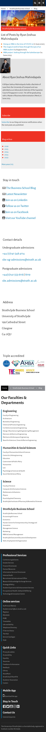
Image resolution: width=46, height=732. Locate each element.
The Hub (6, 634)
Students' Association (10, 680)
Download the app (10, 696)
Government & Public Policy (12, 461)
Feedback (6, 667)
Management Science (10, 528)
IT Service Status (8, 631)
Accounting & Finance (10, 516)
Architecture (7, 418)
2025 (6, 149)
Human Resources (9, 569)
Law (4, 468)
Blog (35, 9)
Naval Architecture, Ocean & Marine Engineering (19, 440)
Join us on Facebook (16, 212)
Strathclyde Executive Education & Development (19, 538)
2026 (6, 146)
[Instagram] (14, 707)
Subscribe (5, 122)
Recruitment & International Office (15, 578)
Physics (5, 495)
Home (3, 9)
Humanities (7, 464)
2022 (6, 157)
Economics (6, 520)
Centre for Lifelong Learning (12, 455)
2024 (6, 152)
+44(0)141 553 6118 (13, 274)
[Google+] (18, 707)
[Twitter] (7, 707)
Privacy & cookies (9, 652)
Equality (6, 658)
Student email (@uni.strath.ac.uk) (14, 609)
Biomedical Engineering (11, 422)
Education (6, 458)
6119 (27, 274)
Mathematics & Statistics (11, 492)
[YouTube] (11, 707)
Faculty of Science (9, 486)
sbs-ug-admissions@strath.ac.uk (21, 259)
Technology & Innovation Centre (14, 594)
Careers (5, 683)
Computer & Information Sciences (14, 489)
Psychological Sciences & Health (14, 471)
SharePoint (6, 674)
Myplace (6, 612)
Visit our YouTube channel (20, 218)
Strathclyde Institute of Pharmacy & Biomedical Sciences (22, 501)
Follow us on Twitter (17, 206)
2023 (6, 155)
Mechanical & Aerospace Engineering (16, 437)
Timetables (7, 621)
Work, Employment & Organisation (15, 541)
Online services (11, 601)
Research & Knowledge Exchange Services (17, 581)
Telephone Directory (10, 627)
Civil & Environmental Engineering (15, 428)
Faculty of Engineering (10, 415)
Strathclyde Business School (20, 9)
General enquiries (9, 717)
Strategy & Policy (8, 584)
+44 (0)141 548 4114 (13, 253)
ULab (4, 640)
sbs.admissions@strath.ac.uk (19, 281)
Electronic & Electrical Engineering (15, 434)
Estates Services (8, 563)
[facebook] (4, 707)
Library (5, 670)
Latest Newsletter (16, 194)
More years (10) (7, 164)
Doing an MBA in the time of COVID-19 (18, 44)
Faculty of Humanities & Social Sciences (16, 452)
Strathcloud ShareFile (10, 677)
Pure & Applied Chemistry (12, 498)
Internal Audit (8, 575)
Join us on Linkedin (16, 200)
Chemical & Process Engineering (14, 425)
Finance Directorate (10, 566)
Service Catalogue (9, 637)
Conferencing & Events (11, 560)
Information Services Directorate (14, 572)
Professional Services (14, 555)
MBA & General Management (13, 534)
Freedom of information (11, 664)
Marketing (6, 531)
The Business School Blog (21, 188)
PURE (5, 618)
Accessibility (7, 655)
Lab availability (8, 624)
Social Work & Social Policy (12, 474)
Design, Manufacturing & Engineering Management (21, 431)
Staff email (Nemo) (9, 606)
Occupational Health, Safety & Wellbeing (17, 591)
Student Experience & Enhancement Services (18, 588)
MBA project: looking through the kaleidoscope (21, 52)
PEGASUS (6, 615)
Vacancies (6, 661)
